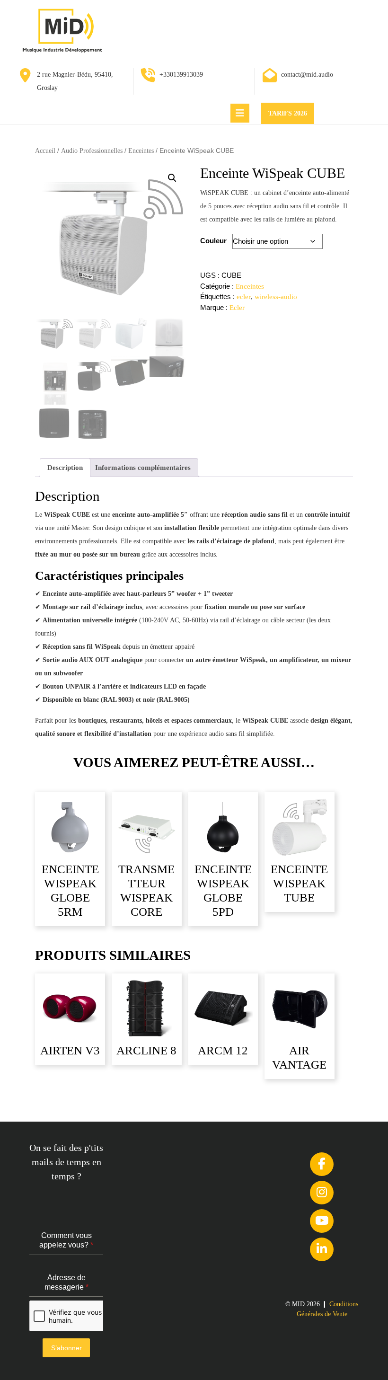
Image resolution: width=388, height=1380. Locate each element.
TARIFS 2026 (291, 116)
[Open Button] (240, 113)
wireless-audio (276, 297)
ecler (244, 297)
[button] (172, 177)
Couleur (213, 241)
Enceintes (141, 150)
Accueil (45, 150)
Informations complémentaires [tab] (143, 467)
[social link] (322, 1164)
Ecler (237, 307)
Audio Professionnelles (92, 150)
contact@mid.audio (307, 74)
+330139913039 (181, 74)
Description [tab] (65, 467)
